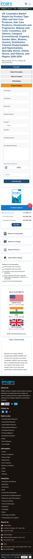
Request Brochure (14, 249)
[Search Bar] (26, 3)
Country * (6, 122)
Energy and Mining (7, 501)
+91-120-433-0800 (8, 549)
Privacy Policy (10, 557)
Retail (3, 512)
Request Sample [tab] (16, 85)
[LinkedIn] (2, 411)
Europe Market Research (9, 427)
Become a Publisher (8, 465)
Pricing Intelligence (7, 433)
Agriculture (5, 484)
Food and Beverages (8, 504)
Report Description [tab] (16, 72)
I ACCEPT (24, 557)
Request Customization (15, 233)
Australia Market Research (10, 419)
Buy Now (16, 67)
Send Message (16, 181)
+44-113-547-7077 (8, 540)
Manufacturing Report (8, 435)
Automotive (5, 487)
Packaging (5, 509)
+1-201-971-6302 (8, 530)
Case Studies (6, 444)
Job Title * (7, 130)
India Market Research (8, 422)
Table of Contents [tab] (16, 76)
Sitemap (4, 474)
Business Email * (9, 114)
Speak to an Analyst (14, 241)
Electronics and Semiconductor (11, 498)
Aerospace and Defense (9, 481)
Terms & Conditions (7, 454)
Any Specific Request (10, 145)
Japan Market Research (9, 424)
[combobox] (16, 125)
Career (4, 451)
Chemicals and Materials (9, 492)
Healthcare (5, 506)
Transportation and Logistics (10, 517)
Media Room (6, 460)
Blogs (3, 438)
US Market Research (8, 430)
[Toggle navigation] (29, 4)
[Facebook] (6, 411)
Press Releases (6, 441)
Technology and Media (8, 515)
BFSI (3, 490)
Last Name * (7, 98)
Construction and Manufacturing (11, 495)
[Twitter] (10, 411)
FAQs (3, 468)
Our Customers (6, 463)
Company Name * (9, 137)
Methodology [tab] (16, 81)
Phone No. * (7, 106)
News (3, 471)
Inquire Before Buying (15, 257)
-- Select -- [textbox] (9, 125)
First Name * (7, 90)
